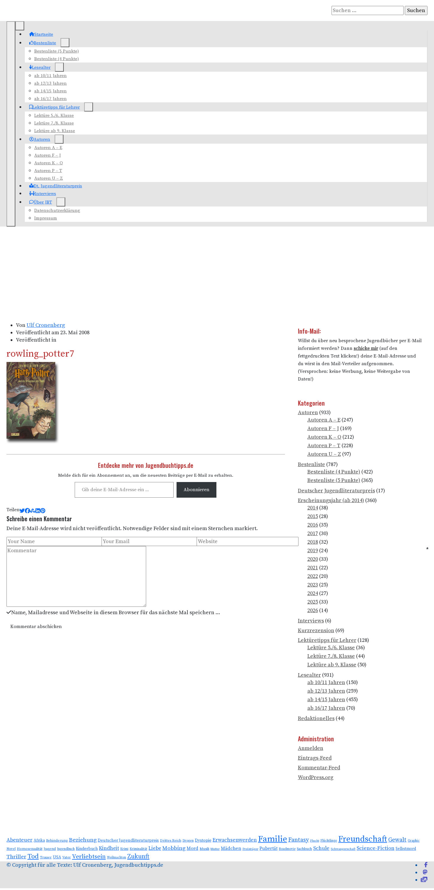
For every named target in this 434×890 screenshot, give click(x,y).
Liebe (155, 848)
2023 (312, 584)
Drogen (188, 840)
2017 (312, 533)
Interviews (45, 193)
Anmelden (310, 748)
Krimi (124, 849)
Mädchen (231, 848)
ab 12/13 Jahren (50, 83)
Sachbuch (304, 849)
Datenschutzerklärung (57, 210)
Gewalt (397, 839)
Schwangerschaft (343, 849)
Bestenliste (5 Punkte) (56, 51)
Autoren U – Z (48, 178)
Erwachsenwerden (235, 840)
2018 (312, 542)
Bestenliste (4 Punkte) (56, 59)
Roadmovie (287, 849)
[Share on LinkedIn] (37, 511)
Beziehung (83, 840)
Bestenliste (45, 43)
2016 (312, 525)
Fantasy (298, 840)
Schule (321, 848)
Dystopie (203, 840)
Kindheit (109, 848)
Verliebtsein (89, 857)
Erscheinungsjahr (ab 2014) (331, 500)
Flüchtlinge (328, 840)
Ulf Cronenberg (46, 325)
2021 (312, 567)
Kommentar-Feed (319, 767)
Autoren (42, 139)
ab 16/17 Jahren (50, 98)
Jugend (50, 849)
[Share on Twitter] (22, 511)
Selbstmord (406, 848)
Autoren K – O (48, 163)
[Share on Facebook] (27, 511)
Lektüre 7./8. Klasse (54, 123)
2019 (312, 550)
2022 (312, 576)
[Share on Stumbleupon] (32, 511)
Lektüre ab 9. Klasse (54, 131)
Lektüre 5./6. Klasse (54, 115)
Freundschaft (362, 839)
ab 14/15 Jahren (50, 91)
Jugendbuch (66, 849)
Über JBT (43, 202)
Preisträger (250, 849)
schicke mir (366, 348)
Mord (192, 848)
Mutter (215, 849)
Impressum (45, 218)
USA (57, 857)
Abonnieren (196, 490)
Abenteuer (19, 840)
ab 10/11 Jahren (50, 75)
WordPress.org (315, 777)
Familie (272, 839)
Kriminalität (138, 849)
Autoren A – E (48, 147)
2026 (312, 610)
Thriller (16, 856)
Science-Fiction (375, 848)
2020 (312, 559)
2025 (312, 602)
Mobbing (173, 848)
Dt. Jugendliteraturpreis (58, 186)
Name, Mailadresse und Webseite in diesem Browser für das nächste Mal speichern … (115, 612)
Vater (66, 857)
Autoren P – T (48, 170)
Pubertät (269, 848)
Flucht (314, 841)
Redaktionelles (316, 718)
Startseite (43, 34)
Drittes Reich (170, 840)
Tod (33, 856)
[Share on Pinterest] (42, 511)
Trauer (46, 857)
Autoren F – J (47, 155)
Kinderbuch (87, 848)
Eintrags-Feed (315, 758)
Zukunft (138, 857)
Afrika (39, 840)
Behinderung (57, 840)
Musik (204, 849)
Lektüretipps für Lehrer (56, 107)
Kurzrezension (316, 630)
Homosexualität (30, 849)
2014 (312, 507)
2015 (312, 516)
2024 (312, 593)
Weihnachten (116, 857)
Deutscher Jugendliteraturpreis (336, 490)
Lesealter (41, 67)
